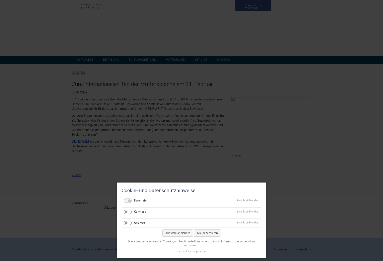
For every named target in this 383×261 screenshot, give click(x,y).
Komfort (140, 211)
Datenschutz (184, 251)
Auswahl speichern (177, 233)
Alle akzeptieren (207, 233)
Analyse (139, 222)
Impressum (199, 251)
